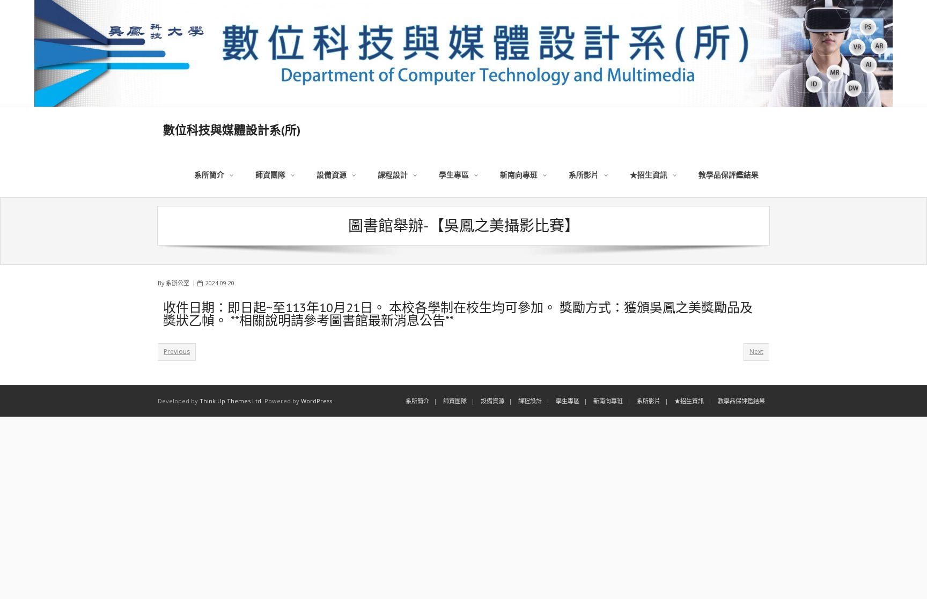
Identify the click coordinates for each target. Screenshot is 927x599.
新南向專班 (608, 401)
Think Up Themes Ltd (230, 401)
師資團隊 (455, 401)
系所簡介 (417, 401)
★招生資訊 (689, 401)
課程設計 (530, 401)
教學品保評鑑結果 (741, 401)
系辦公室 (177, 283)
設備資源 (492, 401)
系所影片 (648, 401)
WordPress (316, 401)
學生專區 (567, 401)
